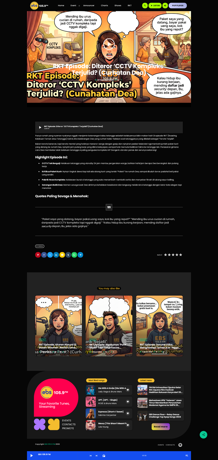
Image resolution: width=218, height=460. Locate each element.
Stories (108, 56)
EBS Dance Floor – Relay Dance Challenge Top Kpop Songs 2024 (165, 415)
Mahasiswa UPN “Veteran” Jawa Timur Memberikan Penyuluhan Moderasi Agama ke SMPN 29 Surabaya (165, 404)
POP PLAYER (177, 5)
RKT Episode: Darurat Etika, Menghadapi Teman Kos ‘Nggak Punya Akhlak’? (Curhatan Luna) (160, 347)
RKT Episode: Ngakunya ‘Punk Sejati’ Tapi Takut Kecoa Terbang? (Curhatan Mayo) (107, 347)
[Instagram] (180, 445)
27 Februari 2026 (104, 80)
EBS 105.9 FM (49, 444)
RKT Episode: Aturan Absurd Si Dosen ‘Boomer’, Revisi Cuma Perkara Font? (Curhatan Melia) (58, 347)
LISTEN (155, 5)
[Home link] (39, 5)
